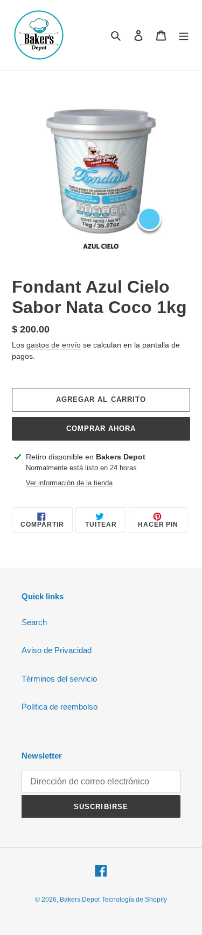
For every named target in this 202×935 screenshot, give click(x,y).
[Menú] (183, 35)
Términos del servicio (59, 678)
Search (34, 622)
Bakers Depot (80, 899)
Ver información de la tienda (69, 483)
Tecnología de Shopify (134, 899)
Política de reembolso (59, 706)
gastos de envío (53, 345)
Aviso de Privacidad (57, 650)
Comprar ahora (101, 428)
